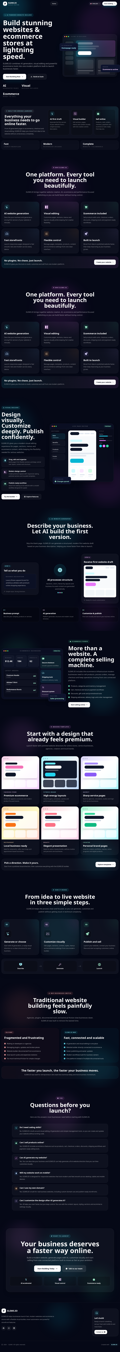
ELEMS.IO (114, 1344)
